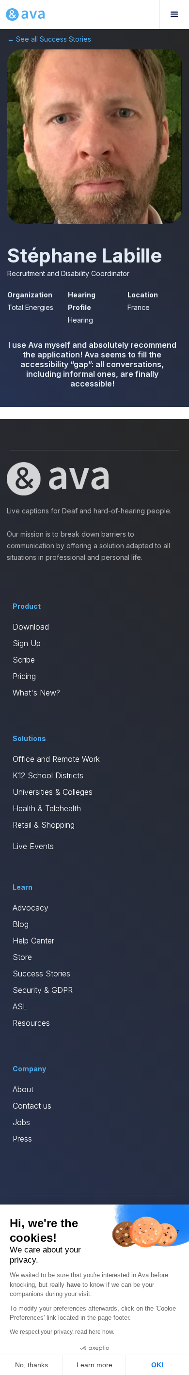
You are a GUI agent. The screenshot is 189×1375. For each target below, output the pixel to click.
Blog (21, 924)
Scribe (24, 659)
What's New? (36, 692)
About (23, 1089)
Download (31, 627)
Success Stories (41, 973)
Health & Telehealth (47, 808)
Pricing (24, 676)
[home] (25, 14)
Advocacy (30, 907)
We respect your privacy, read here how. (62, 1332)
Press (22, 1138)
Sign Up (27, 643)
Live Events (33, 846)
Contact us (32, 1106)
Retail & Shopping (44, 825)
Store (22, 957)
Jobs (21, 1122)
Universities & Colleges (53, 792)
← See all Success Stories (49, 39)
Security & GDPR (43, 990)
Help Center (33, 940)
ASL (20, 1006)
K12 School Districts (48, 775)
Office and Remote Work (56, 759)
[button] (174, 14)
